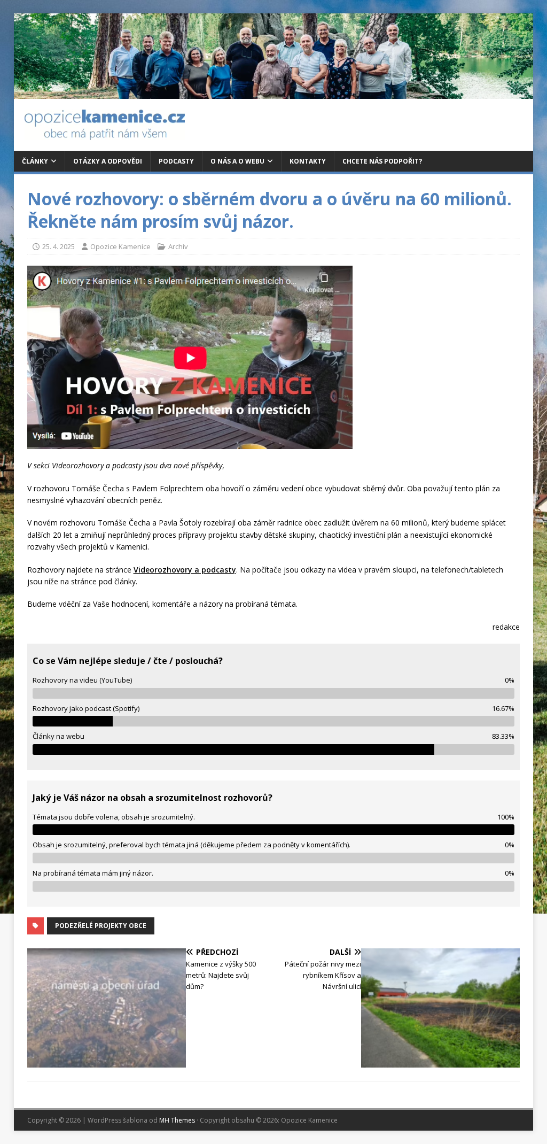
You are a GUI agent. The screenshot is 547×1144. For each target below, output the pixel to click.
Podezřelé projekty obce (100, 925)
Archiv (178, 246)
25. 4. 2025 (58, 246)
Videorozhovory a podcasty (185, 570)
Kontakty (308, 161)
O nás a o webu (237, 161)
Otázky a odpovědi (107, 161)
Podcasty (176, 161)
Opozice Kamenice (120, 246)
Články (35, 161)
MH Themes (177, 1120)
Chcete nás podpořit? (382, 161)
